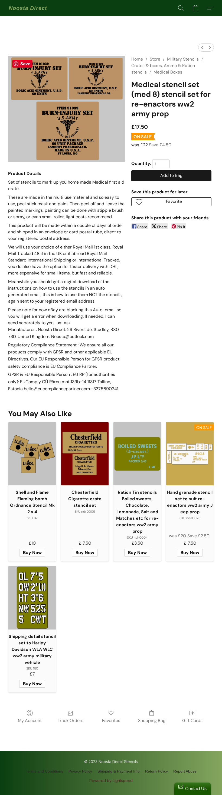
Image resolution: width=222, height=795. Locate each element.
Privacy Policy (80, 771)
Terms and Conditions (44, 771)
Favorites (111, 720)
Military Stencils (183, 59)
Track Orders (70, 720)
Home (137, 59)
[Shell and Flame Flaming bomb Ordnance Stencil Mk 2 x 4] (32, 454)
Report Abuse (185, 771)
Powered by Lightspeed (111, 780)
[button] (28, 8)
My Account (30, 720)
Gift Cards (192, 720)
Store (155, 59)
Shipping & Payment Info (118, 771)
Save (25, 63)
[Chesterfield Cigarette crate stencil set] (85, 454)
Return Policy (156, 771)
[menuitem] (202, 47)
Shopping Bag (151, 720)
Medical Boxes (168, 72)
